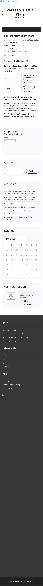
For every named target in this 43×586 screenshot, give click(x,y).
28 (16, 249)
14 (31, 259)
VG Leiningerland (9, 330)
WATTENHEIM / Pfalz (20, 12)
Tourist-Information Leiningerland (15, 337)
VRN (4, 363)
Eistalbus (6, 367)
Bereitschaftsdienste (11, 341)
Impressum (7, 388)
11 (16, 259)
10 (11, 259)
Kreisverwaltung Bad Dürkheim (14, 334)
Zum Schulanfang (10, 203)
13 (26, 259)
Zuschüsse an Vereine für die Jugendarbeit (20, 207)
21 (31, 264)
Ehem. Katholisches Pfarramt (16, 51)
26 (6, 249)
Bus (4, 356)
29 (21, 249)
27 (11, 249)
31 (31, 249)
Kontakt (6, 381)
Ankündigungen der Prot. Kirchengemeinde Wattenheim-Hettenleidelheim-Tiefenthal (20, 192)
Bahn (5, 359)
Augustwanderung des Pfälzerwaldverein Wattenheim (28, 295)
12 (21, 259)
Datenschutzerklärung (11, 385)
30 (26, 249)
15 (36, 259)
